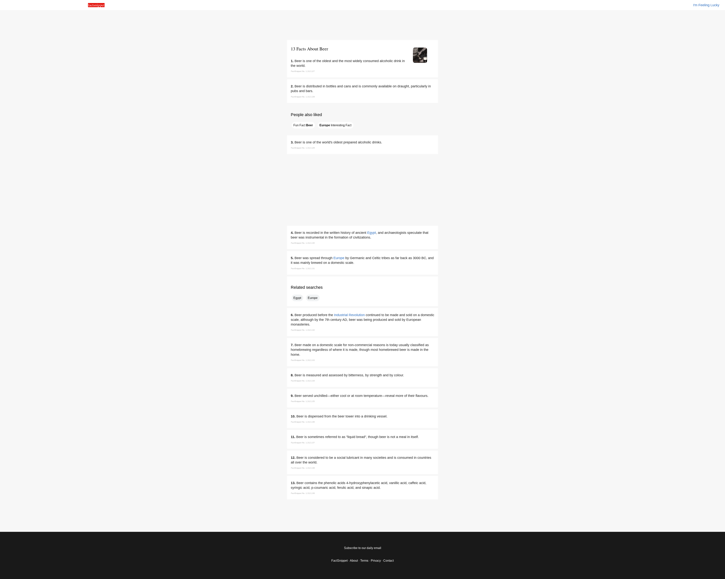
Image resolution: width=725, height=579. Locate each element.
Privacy (376, 560)
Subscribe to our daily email (362, 548)
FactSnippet (339, 560)
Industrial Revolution (349, 315)
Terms (364, 560)
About (354, 560)
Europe (338, 258)
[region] (362, 24)
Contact (388, 560)
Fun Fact (303, 125)
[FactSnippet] (96, 6)
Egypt (371, 233)
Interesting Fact (335, 125)
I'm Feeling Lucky (706, 5)
